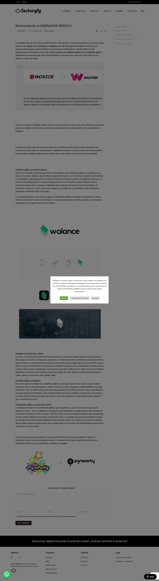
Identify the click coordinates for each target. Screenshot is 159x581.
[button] (6, 574)
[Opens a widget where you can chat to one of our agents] (150, 577)
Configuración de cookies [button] (79, 298)
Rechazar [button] (95, 298)
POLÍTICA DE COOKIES (71, 289)
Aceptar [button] (64, 298)
